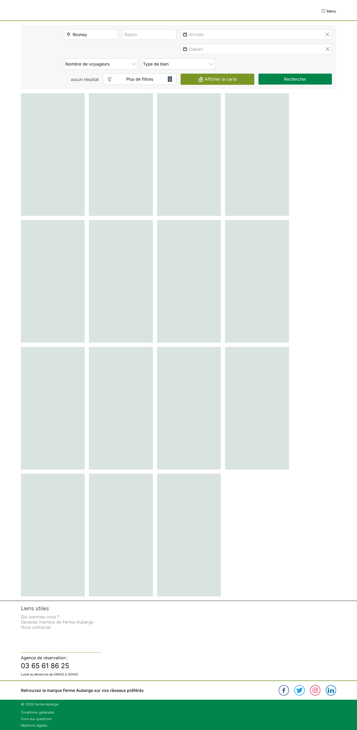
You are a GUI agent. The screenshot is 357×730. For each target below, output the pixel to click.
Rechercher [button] (295, 79)
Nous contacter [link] (36, 627)
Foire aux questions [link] (36, 719)
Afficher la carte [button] (221, 79)
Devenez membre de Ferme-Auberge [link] (57, 622)
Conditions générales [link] (37, 712)
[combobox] (91, 34)
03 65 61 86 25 (45, 666)
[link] (284, 690)
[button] (328, 11)
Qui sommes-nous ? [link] (40, 616)
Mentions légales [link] (34, 725)
